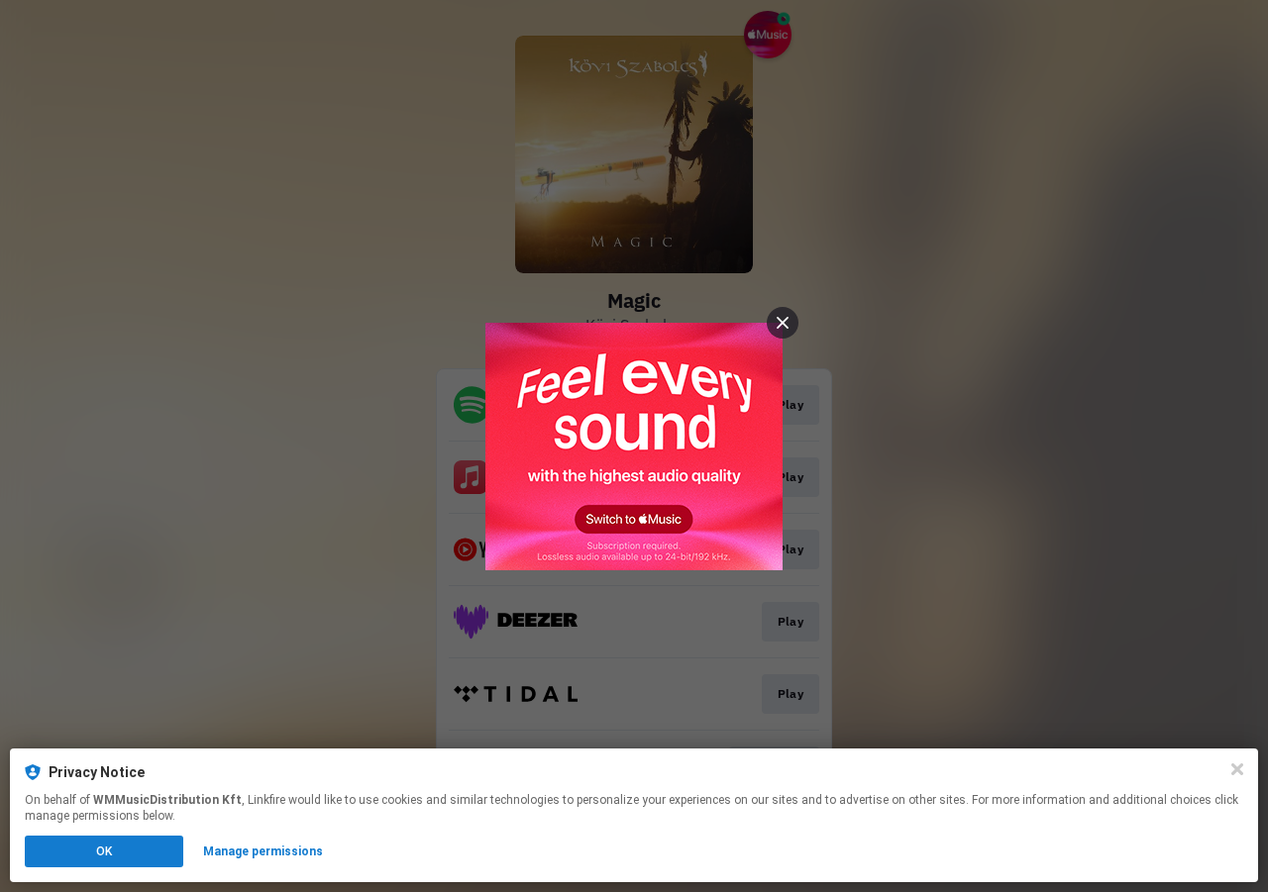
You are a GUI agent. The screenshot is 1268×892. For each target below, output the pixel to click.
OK (104, 851)
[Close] (1237, 769)
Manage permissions (263, 851)
